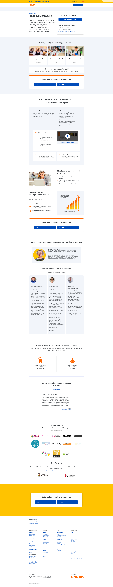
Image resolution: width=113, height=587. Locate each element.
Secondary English (46, 535)
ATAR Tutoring (31, 546)
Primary (31, 532)
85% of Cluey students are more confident (39, 1)
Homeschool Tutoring (32, 556)
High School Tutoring (32, 557)
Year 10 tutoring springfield (33, 521)
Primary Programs (32, 534)
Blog (72, 532)
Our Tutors (73, 9)
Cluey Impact (59, 542)
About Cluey (59, 539)
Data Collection (73, 540)
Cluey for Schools (33, 549)
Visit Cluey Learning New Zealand (76, 558)
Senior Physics (45, 556)
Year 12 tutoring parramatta (33, 523)
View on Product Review (66, 409)
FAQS (67, 9)
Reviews (58, 543)
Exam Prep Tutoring (32, 561)
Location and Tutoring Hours (61, 544)
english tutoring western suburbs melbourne (76, 522)
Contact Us (59, 548)
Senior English (32, 13)
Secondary (31, 538)
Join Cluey (72, 545)
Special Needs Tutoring (33, 562)
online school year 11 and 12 (61, 521)
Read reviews (56, 389)
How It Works (60, 532)
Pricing (61, 9)
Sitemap (58, 549)
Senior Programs (32, 545)
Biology (44, 550)
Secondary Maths (46, 542)
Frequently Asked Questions (61, 535)
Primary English (45, 534)
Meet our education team (62, 127)
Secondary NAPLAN (32, 541)
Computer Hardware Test (61, 536)
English (44, 532)
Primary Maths (45, 541)
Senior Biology (45, 552)
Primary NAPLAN (32, 535)
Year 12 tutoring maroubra (47, 521)
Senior (30, 543)
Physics (44, 554)
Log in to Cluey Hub (74, 551)
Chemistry (45, 546)
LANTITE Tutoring (32, 563)
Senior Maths (45, 543)
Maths (44, 539)
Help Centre (73, 552)
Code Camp (59, 550)
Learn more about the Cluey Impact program (56, 470)
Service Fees (73, 541)
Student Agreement (74, 539)
